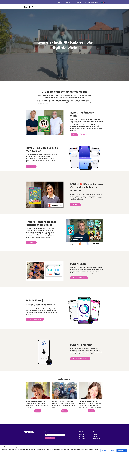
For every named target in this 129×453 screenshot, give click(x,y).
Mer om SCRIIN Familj (35, 319)
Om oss (81, 434)
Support (82, 438)
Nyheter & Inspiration (91, 2)
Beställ (83, 134)
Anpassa (104, 450)
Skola (60, 2)
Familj (68, 2)
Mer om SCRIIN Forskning (80, 358)
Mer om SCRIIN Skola (79, 277)
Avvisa (112, 450)
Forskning (78, 2)
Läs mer (74, 134)
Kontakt (82, 436)
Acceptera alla (121, 450)
